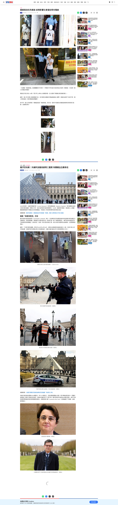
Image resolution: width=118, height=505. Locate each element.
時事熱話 (90, 85)
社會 (89, 57)
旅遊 (89, 35)
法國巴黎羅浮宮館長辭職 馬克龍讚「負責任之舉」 (40, 392)
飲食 (89, 71)
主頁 (21, 7)
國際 (24, 165)
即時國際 (28, 165)
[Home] (9, 2)
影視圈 (89, 28)
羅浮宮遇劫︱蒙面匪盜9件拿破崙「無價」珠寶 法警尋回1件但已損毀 (45, 213)
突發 (89, 21)
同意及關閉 (93, 502)
